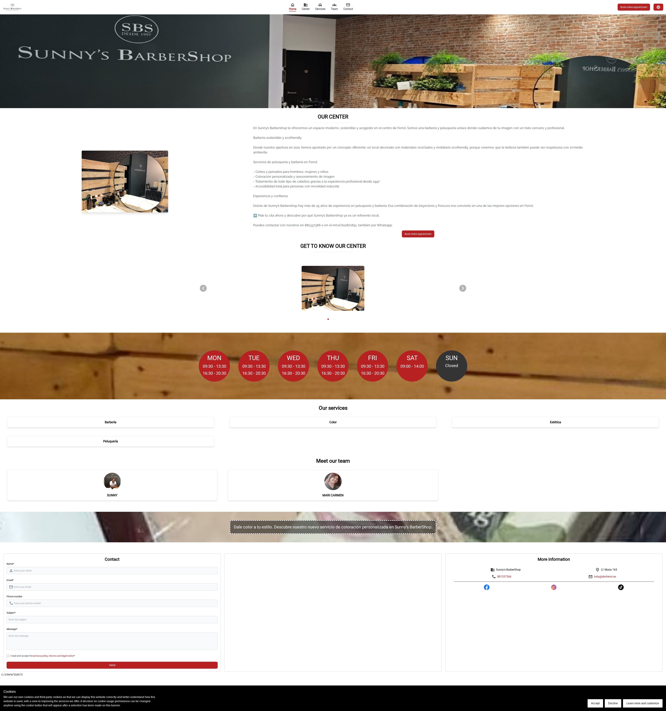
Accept (595, 703)
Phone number (14, 596)
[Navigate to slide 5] (338, 319)
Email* (10, 580)
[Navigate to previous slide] (203, 288)
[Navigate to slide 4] (335, 319)
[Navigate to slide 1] (328, 319)
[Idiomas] (658, 7)
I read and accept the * (42, 655)
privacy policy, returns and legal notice (53, 655)
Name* (10, 563)
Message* (12, 629)
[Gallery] (333, 288)
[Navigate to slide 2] (330, 319)
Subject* (11, 612)
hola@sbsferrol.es (605, 576)
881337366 (504, 576)
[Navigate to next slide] (462, 288)
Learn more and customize (642, 703)
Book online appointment (633, 7)
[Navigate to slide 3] (333, 319)
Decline (613, 703)
